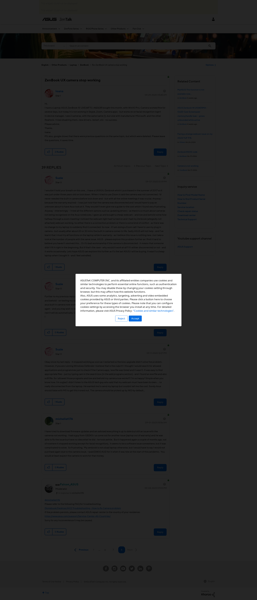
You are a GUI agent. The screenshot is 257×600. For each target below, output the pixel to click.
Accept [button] (135, 318)
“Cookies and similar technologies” (153, 310)
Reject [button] (121, 318)
